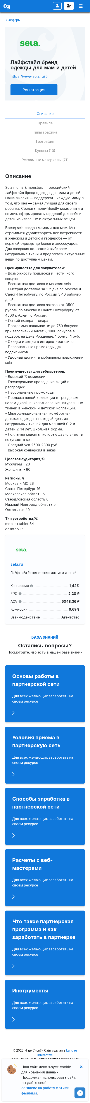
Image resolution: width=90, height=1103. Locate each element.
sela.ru (16, 564)
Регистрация (69, 6)
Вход (57, 6)
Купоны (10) (45, 150)
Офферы (14, 20)
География (45, 141)
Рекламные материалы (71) (45, 160)
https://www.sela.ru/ (28, 76)
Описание (45, 113)
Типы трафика (45, 132)
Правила (45, 123)
